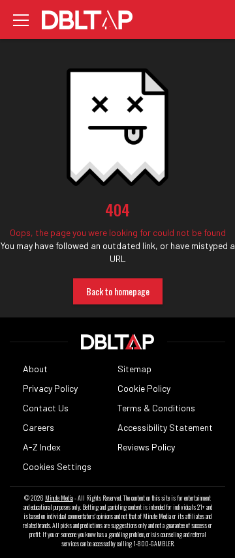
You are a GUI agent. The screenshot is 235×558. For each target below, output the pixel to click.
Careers (38, 427)
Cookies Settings (57, 466)
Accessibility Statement (165, 427)
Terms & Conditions (156, 407)
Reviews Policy (146, 446)
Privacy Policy (50, 388)
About (35, 368)
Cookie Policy (144, 388)
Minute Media (59, 498)
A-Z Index (42, 446)
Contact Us (46, 407)
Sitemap (134, 368)
